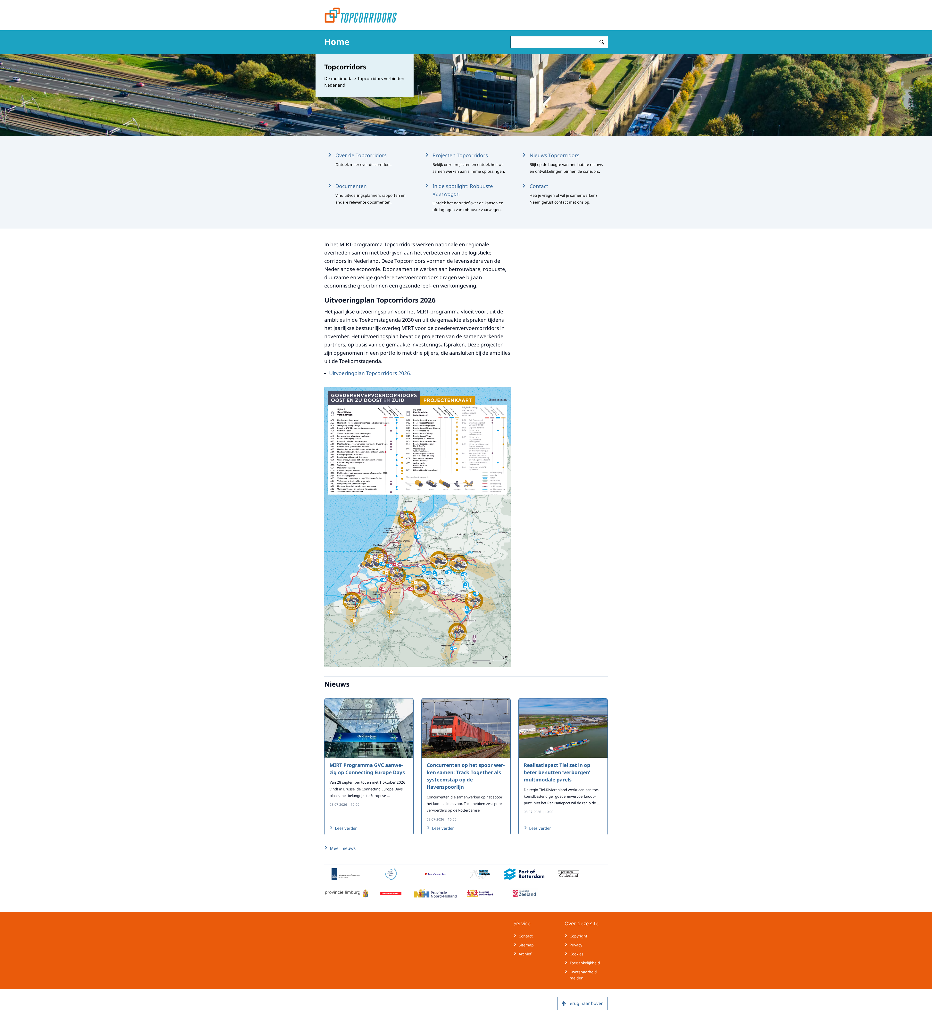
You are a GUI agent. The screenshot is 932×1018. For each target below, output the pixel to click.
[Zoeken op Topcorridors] (602, 42)
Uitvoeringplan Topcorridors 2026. (370, 373)
